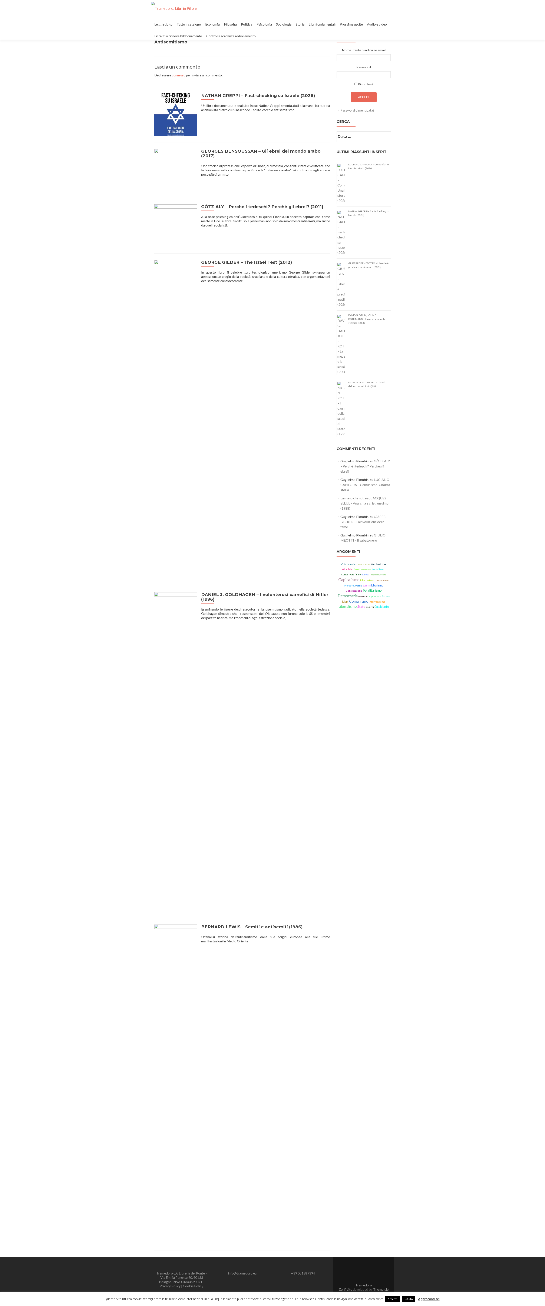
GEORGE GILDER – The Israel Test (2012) (246, 262)
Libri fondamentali (322, 24)
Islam (345, 601)
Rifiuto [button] (409, 1299)
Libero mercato (382, 580)
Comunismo (358, 601)
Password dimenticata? (357, 110)
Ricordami (365, 84)
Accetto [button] (392, 1299)
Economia (212, 24)
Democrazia (348, 595)
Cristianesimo (349, 564)
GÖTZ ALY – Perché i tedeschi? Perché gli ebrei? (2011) (262, 206)
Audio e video (377, 24)
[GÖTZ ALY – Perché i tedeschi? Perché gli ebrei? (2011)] (175, 225)
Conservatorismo (351, 574)
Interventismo (377, 601)
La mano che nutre (353, 498)
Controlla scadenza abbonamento (231, 36)
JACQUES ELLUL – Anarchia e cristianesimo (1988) (364, 503)
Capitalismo (349, 579)
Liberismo (377, 585)
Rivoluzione (378, 564)
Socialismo (378, 569)
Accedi (363, 97)
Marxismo (363, 596)
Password (363, 67)
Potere (386, 596)
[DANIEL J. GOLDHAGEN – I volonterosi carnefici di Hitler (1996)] (175, 751)
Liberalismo (347, 606)
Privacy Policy (170, 1286)
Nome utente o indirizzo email (364, 50)
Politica (246, 24)
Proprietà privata (378, 574)
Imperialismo (375, 596)
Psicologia (264, 24)
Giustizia (347, 569)
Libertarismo (367, 580)
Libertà (356, 569)
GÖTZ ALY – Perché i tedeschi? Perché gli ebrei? (365, 466)
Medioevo (366, 569)
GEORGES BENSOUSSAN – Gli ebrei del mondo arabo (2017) (261, 153)
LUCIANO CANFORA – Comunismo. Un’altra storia (365, 484)
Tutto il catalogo (189, 24)
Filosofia (230, 24)
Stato (361, 606)
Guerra (370, 607)
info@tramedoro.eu (242, 1273)
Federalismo (364, 564)
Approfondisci (429, 1299)
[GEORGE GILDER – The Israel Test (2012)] (175, 419)
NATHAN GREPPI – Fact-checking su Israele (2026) (258, 95)
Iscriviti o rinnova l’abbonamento (178, 36)
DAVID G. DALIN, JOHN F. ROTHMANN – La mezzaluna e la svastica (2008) (366, 319)
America (358, 585)
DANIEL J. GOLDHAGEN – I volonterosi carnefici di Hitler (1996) (264, 597)
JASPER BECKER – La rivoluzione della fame (363, 522)
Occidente (381, 606)
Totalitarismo (372, 590)
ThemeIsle (381, 1289)
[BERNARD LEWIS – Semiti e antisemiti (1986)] (175, 1084)
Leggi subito (163, 24)
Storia (300, 24)
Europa (365, 574)
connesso (178, 75)
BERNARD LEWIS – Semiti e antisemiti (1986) (252, 926)
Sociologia (283, 24)
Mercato (349, 585)
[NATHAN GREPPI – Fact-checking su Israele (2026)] (175, 114)
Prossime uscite (351, 24)
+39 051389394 (303, 1273)
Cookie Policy (193, 1286)
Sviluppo (367, 586)
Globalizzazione (354, 590)
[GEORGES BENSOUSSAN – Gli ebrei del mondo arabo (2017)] (175, 170)
